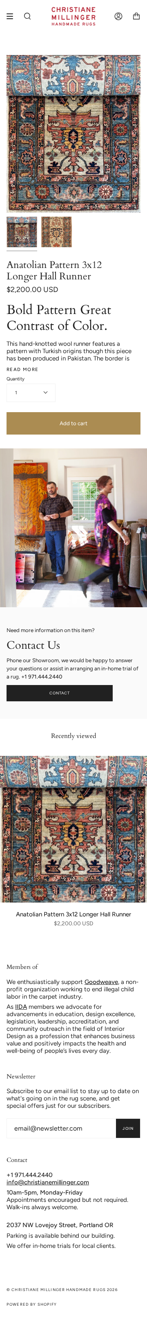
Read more (22, 369)
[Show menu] (13, 16)
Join (128, 1128)
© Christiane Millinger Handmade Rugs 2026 (62, 1289)
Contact (59, 693)
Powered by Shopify (32, 1304)
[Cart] (136, 16)
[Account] (118, 16)
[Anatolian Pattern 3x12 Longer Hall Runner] (73, 829)
